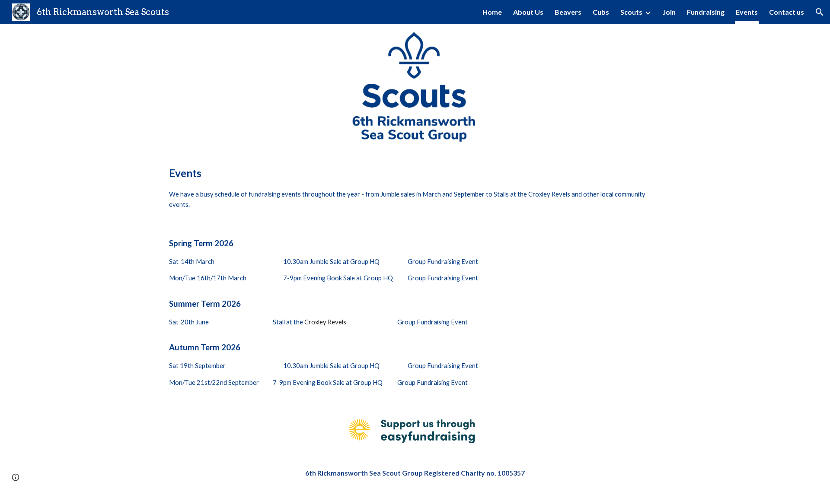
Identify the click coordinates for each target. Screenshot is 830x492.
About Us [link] (528, 12)
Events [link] (747, 12)
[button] (819, 12)
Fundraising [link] (706, 12)
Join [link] (669, 12)
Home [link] (492, 12)
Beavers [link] (568, 12)
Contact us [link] (786, 12)
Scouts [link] (631, 12)
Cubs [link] (601, 12)
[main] (415, 185)
